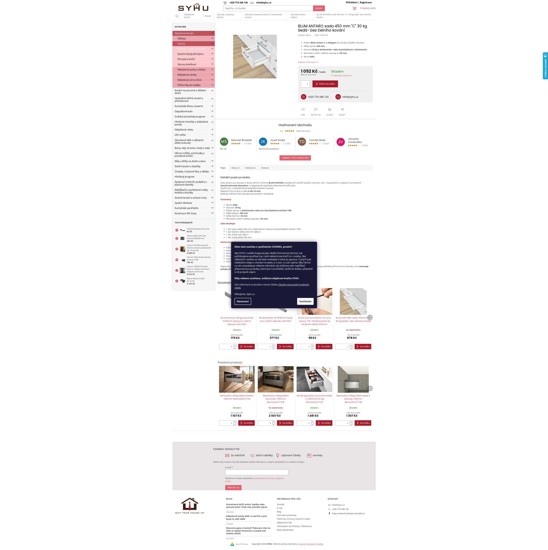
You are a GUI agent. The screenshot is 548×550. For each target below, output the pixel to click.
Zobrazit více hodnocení (295, 157)
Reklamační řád (284, 522)
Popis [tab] (223, 167)
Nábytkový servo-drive (190, 79)
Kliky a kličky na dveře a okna (190, 161)
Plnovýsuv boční (186, 59)
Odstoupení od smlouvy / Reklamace (294, 526)
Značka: (304, 35)
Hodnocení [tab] (250, 167)
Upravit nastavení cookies (311, 544)
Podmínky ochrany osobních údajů (293, 518)
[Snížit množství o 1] (311, 85)
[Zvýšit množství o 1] (311, 82)
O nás (280, 508)
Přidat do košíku (327, 83)
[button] (234, 345)
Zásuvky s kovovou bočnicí (192, 48)
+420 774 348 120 (340, 509)
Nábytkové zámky (187, 74)
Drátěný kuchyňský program (190, 116)
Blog (279, 511)
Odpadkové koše (184, 111)
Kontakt (280, 504)
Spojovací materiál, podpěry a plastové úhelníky (191, 183)
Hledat (318, 8)
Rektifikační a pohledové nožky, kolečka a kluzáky (191, 191)
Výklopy (182, 38)
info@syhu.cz (338, 505)
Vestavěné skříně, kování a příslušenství (189, 100)
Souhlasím (305, 301)
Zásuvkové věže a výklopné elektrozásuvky (189, 141)
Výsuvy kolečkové (187, 64)
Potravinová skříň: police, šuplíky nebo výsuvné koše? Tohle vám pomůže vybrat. (247, 505)
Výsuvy (181, 43)
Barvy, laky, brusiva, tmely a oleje (192, 148)
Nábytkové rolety (184, 129)
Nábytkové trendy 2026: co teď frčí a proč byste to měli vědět (246, 517)
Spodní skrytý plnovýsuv (191, 53)
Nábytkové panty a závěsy (191, 69)
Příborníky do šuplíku (189, 85)
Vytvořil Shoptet (242, 544)
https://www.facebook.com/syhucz (348, 513)
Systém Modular (183, 202)
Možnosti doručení (343, 75)
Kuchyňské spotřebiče (186, 208)
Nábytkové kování (184, 33)
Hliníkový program (185, 176)
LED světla (180, 134)
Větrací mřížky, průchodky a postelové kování (190, 154)
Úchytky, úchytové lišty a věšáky (192, 171)
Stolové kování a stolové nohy (191, 197)
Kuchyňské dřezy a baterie (189, 106)
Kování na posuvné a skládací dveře (190, 92)
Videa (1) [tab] (235, 167)
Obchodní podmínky (286, 515)
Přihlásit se (233, 487)
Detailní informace (307, 62)
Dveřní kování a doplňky (187, 166)
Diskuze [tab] (265, 167)
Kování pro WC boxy (185, 213)
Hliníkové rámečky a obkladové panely (191, 123)
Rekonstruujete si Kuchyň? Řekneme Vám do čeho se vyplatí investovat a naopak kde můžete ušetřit (248, 531)
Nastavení (243, 301)
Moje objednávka (285, 529)
